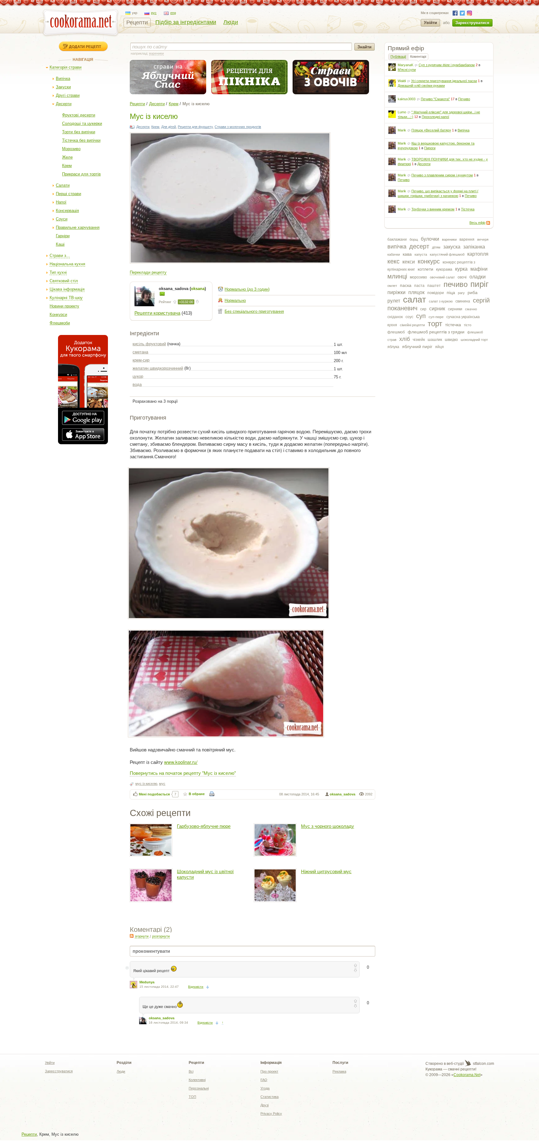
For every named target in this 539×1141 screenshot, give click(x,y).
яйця (439, 347)
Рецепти (137, 22)
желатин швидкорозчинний (158, 368)
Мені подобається (154, 794)
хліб (404, 339)
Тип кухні (58, 272)
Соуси (61, 219)
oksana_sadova (342, 794)
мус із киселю (146, 783)
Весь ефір (477, 222)
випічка (396, 246)
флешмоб (396, 332)
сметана (140, 352)
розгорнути (161, 936)
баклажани (397, 239)
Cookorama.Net (467, 1075)
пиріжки (396, 292)
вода (137, 384)
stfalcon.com (483, 1063)
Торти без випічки (78, 132)
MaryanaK (405, 65)
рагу (461, 293)
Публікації (398, 56)
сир (423, 309)
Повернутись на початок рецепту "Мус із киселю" (183, 773)
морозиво (418, 277)
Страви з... (60, 255)
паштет (434, 285)
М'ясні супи (407, 69)
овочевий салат (442, 277)
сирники (455, 309)
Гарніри (63, 236)
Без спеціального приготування (254, 311)
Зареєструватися (472, 22)
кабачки (393, 254)
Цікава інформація (67, 289)
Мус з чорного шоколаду (327, 826)
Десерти (63, 103)
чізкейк (419, 339)
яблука (393, 347)
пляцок (416, 292)
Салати (63, 185)
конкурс (429, 261)
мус (162, 783)
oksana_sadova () (182, 288)
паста (419, 285)
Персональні (199, 1088)
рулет (393, 300)
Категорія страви (65, 67)
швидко (451, 339)
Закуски (63, 87)
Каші (60, 244)
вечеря (482, 239)
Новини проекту (64, 306)
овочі (462, 277)
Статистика (269, 1097)
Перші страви (68, 193)
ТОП (192, 1097)
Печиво (464, 99)
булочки (430, 239)
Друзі (264, 1105)
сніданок (395, 317)
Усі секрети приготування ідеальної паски (444, 81)
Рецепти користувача (157, 313)
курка (461, 269)
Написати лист (162, 294)
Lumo (402, 112)
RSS (488, 223)
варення (466, 239)
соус (409, 317)
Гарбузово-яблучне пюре (204, 826)
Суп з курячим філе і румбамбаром (447, 65)
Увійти (430, 22)
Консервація (67, 210)
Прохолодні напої (435, 117)
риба (473, 292)
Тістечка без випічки (81, 140)
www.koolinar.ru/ (180, 762)
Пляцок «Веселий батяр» (431, 130)
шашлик (435, 339)
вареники (449, 239)
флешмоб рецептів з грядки (436, 331)
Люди (230, 22)
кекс (393, 261)
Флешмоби (60, 323)
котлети (425, 269)
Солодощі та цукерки (82, 123)
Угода (265, 1088)
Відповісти (195, 986)
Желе (67, 157)
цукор (138, 376)
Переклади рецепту (148, 272)
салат (414, 299)
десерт (419, 246)
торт (435, 323)
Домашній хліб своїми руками (421, 85)
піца (451, 292)
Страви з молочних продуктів (238, 127)
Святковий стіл (64, 280)
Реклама (339, 1071)
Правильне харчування (78, 227)
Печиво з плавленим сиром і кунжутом (442, 175)
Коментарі (418, 56)
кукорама (444, 269)
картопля (477, 254)
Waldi (402, 81)
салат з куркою (441, 301)
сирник (437, 308)
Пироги (429, 148)
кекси (408, 261)
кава (407, 254)
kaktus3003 (406, 99)
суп (421, 315)
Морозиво (71, 148)
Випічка (63, 78)
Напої (61, 202)
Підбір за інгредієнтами (185, 22)
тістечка (453, 324)
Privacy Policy (271, 1113)
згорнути (141, 936)
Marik (402, 130)
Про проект (269, 1071)
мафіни (479, 269)
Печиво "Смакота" (435, 99)
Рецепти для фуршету (195, 127)
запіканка (474, 246)
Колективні (197, 1080)
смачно (471, 309)
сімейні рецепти (412, 325)
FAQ (263, 1080)
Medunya (146, 982)
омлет (392, 286)
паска (405, 285)
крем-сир (141, 360)
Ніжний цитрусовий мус (326, 871)
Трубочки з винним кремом (432, 209)
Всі (191, 1071)
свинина (462, 301)
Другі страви (68, 95)
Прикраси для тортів (81, 174)
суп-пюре (436, 317)
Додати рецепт (85, 46)
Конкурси (58, 314)
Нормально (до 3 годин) (247, 289)
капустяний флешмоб (447, 254)
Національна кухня (67, 264)
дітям (436, 247)
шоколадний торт (474, 340)
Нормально (235, 300)
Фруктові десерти (78, 115)
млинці (397, 276)
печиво (456, 284)
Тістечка (467, 209)
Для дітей (168, 127)
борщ (414, 239)
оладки (477, 276)
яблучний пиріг (417, 346)
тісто (467, 325)
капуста (421, 254)
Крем (67, 165)
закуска (451, 246)
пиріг (479, 284)
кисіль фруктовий (149, 344)
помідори (435, 293)
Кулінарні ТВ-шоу (66, 297)
